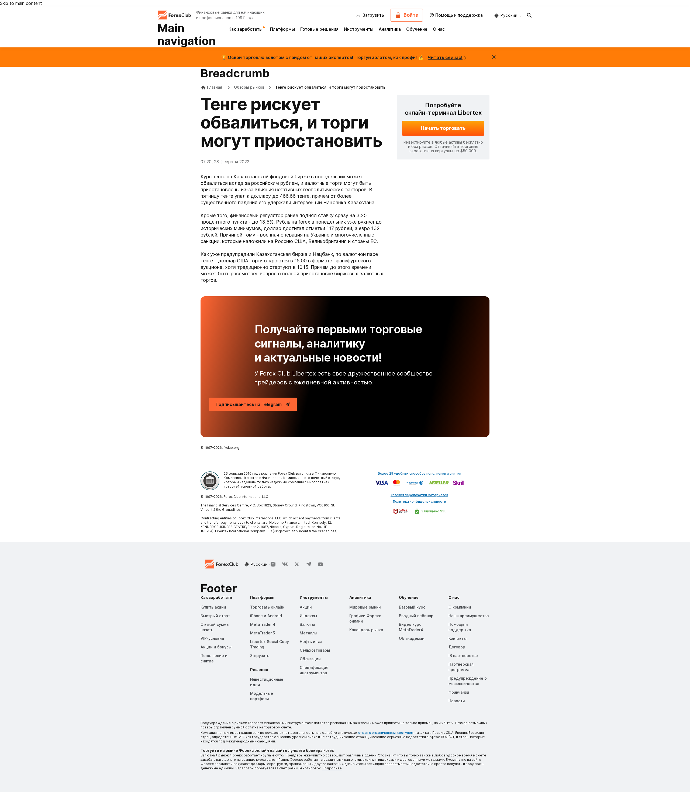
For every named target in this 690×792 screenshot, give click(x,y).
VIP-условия (212, 638)
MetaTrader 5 (262, 633)
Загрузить (259, 655)
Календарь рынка (366, 629)
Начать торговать (443, 128)
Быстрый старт (215, 615)
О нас (439, 29)
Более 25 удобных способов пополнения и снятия (419, 473)
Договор (456, 647)
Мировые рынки (365, 607)
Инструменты (358, 29)
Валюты (307, 624)
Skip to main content (21, 3)
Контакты (457, 638)
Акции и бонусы (216, 647)
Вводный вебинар (416, 615)
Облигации (310, 658)
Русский (509, 15)
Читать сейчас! (445, 57)
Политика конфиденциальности (419, 501)
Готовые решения (319, 29)
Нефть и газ (311, 641)
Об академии (412, 638)
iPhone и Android (266, 615)
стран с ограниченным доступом (385, 733)
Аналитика (390, 29)
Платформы (282, 29)
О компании (459, 607)
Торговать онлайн (267, 607)
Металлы (308, 633)
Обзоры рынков (249, 87)
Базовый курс (412, 607)
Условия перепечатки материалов (419, 495)
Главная (214, 87)
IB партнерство (463, 655)
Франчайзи (458, 692)
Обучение (416, 29)
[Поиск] (529, 15)
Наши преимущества (468, 615)
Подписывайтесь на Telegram (249, 404)
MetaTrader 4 (262, 624)
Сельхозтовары (315, 650)
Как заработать (246, 29)
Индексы (308, 615)
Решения (259, 669)
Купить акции (213, 607)
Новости (456, 701)
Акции (306, 607)
